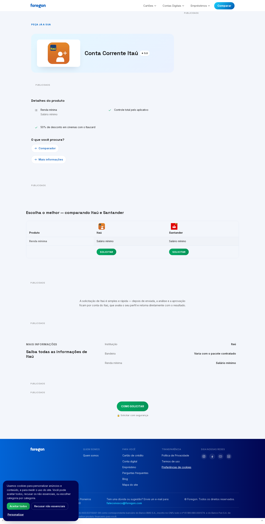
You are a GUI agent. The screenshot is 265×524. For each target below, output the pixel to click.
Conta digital (129, 461)
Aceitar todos (18, 506)
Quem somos (91, 455)
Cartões (148, 5)
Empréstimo (129, 467)
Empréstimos (199, 5)
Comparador (47, 148)
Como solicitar (132, 406)
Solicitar (106, 251)
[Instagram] (204, 456)
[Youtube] (220, 456)
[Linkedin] (229, 456)
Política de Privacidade (175, 455)
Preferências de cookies (176, 467)
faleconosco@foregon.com (124, 503)
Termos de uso (171, 461)
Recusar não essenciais (49, 506)
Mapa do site (130, 484)
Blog (125, 478)
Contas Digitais (172, 5)
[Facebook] (212, 456)
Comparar (224, 5)
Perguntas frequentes (135, 472)
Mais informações (51, 159)
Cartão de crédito (132, 455)
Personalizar (16, 514)
